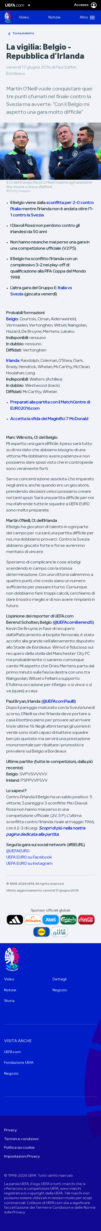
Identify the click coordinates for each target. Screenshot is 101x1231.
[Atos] (50, 920)
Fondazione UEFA (18, 1062)
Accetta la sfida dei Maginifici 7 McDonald (49, 419)
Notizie (10, 990)
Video (9, 979)
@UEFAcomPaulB (59, 701)
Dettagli (60, 979)
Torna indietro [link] (23, 33)
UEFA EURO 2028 (7, 17)
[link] (24, 17)
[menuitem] (29, 17)
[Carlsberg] (68, 920)
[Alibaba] (32, 920)
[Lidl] (41, 932)
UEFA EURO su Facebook (29, 857)
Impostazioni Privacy (22, 1156)
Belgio (12, 319)
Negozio (60, 990)
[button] (86, 17)
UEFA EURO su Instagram (29, 864)
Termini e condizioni (21, 1139)
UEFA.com (12, 1052)
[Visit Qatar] (59, 932)
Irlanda (12, 361)
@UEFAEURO (18, 851)
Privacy (10, 1130)
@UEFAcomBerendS (73, 622)
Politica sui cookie (19, 1147)
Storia (9, 1001)
